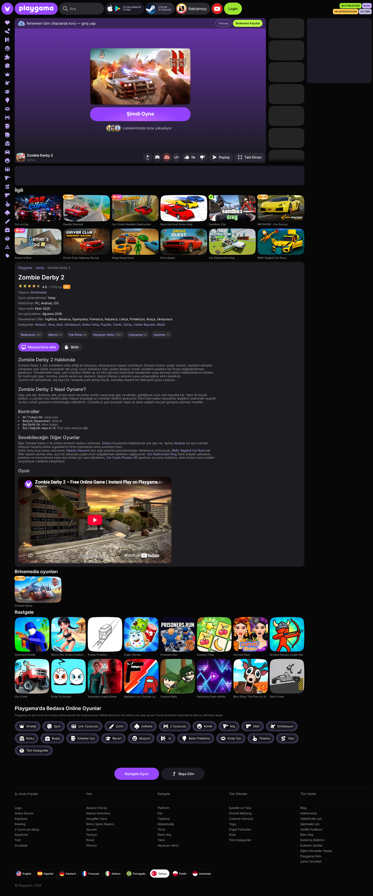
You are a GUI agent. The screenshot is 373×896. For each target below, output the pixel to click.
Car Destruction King (162, 454)
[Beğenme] (203, 157)
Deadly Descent (77, 450)
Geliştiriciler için (311, 818)
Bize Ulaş (306, 834)
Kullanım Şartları (311, 845)
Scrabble (21, 845)
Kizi (160, 813)
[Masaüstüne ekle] (147, 157)
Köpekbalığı (166, 824)
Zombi (117, 324)
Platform (163, 808)
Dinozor (91, 845)
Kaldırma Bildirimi (312, 840)
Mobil (161, 324)
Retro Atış (164, 834)
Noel (232, 834)
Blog (303, 808)
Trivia (161, 829)
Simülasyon (73, 324)
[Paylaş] (176, 157)
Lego (18, 808)
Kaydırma (21, 834)
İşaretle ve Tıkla (240, 808)
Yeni (89, 794)
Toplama (164, 818)
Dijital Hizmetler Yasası (316, 851)
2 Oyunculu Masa (27, 829)
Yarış (51, 324)
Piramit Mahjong (240, 813)
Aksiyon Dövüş (96, 808)
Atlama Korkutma (98, 813)
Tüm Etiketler (238, 794)
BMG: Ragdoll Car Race (188, 450)
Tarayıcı (91, 834)
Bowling (20, 824)
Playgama (25, 268)
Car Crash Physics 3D (122, 457)
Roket (90, 840)
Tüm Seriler (308, 794)
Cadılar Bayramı (144, 324)
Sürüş (40, 268)
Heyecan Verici (168, 845)
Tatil (18, 840)
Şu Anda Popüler (26, 794)
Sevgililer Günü (96, 818)
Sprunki (91, 829)
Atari (59, 324)
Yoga (232, 824)
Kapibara (21, 818)
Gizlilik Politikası (311, 829)
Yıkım (161, 840)
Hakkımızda (308, 813)
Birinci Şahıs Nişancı (100, 824)
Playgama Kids (310, 856)
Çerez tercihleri (311, 861)
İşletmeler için (309, 824)
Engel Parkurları (240, 829)
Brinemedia (39, 292)
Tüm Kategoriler (240, 840)
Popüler (106, 324)
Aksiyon (40, 324)
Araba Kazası (24, 813)
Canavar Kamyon (241, 818)
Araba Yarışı (90, 324)
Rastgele (164, 794)
